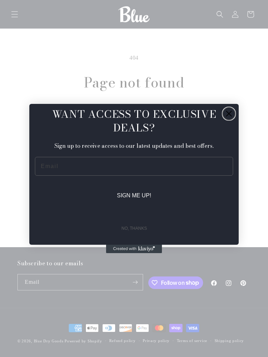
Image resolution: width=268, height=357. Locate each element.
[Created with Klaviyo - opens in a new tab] (134, 249)
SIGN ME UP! (134, 195)
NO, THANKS (134, 228)
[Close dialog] (229, 113)
